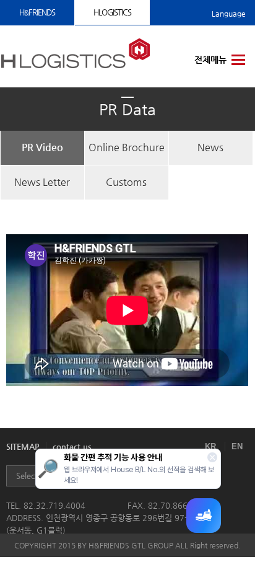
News (210, 147)
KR (210, 446)
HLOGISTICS (112, 12)
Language (229, 13)
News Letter (42, 182)
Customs (126, 182)
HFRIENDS (37, 12)
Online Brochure (127, 147)
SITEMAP (23, 446)
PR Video (42, 147)
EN (237, 446)
